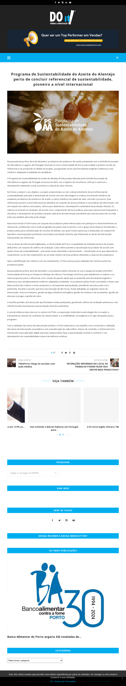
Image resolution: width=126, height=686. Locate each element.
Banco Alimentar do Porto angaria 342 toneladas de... (44, 637)
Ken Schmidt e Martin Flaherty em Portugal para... (35, 428)
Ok (51, 681)
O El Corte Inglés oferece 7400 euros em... (91, 426)
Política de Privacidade (65, 681)
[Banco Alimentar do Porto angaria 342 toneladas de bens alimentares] (63, 595)
